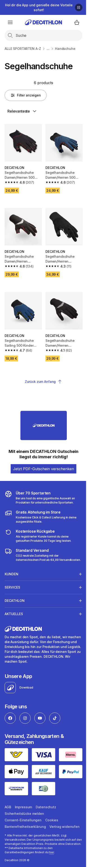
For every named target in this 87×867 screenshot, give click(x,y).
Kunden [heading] (11, 573)
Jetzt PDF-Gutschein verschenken (43, 468)
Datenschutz (46, 804)
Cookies (51, 817)
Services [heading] (12, 586)
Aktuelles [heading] (14, 613)
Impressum (23, 804)
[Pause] (78, 7)
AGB (8, 804)
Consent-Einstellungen (23, 817)
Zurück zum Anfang (40, 382)
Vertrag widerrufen (20, 830)
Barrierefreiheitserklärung (25, 824)
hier (51, 860)
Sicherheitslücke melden (24, 810)
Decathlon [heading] (15, 599)
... (48, 49)
